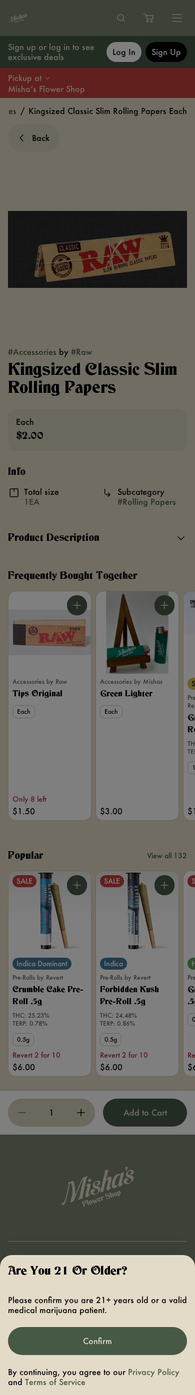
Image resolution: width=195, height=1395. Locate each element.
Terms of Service (55, 1382)
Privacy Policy (154, 1372)
